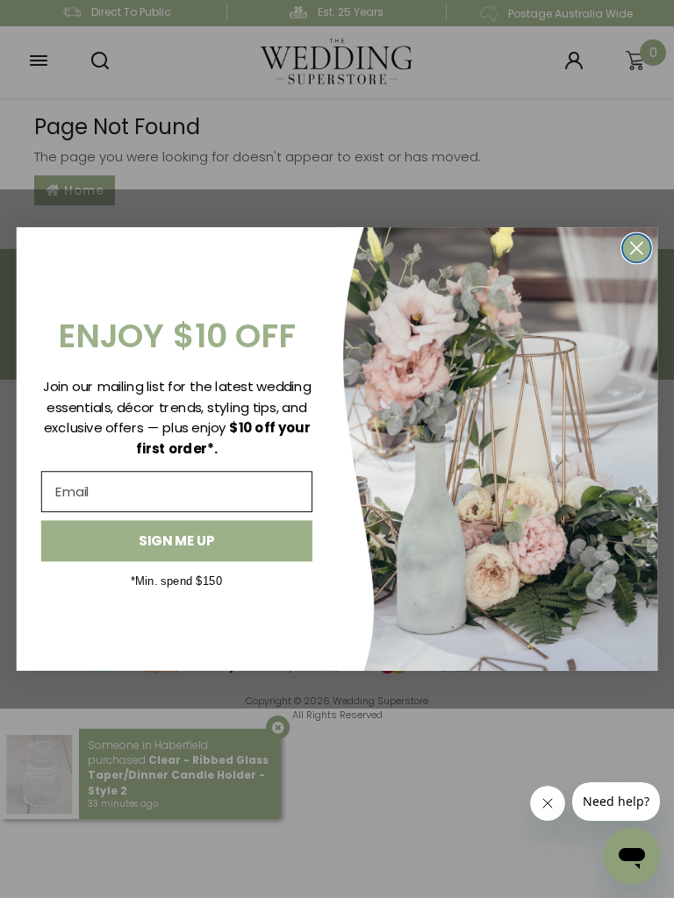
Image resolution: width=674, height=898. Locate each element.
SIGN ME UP (176, 541)
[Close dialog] (636, 248)
